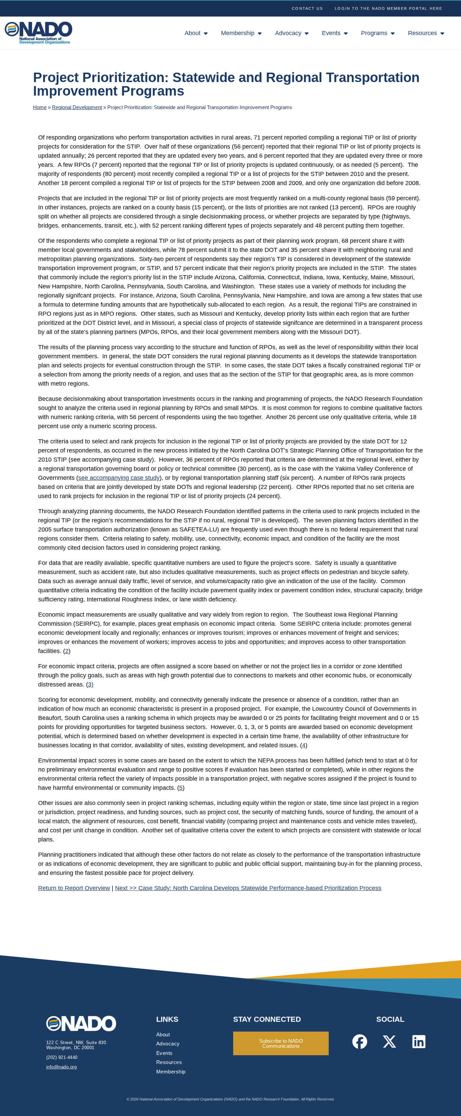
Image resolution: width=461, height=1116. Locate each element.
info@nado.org (61, 1066)
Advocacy (288, 33)
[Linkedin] (419, 1041)
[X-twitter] (389, 1041)
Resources (422, 33)
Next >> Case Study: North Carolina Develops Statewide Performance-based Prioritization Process (248, 888)
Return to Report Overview (74, 888)
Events (331, 33)
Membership (237, 33)
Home (40, 107)
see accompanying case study (119, 477)
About (192, 33)
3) (90, 684)
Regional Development (77, 107)
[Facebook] (360, 1041)
